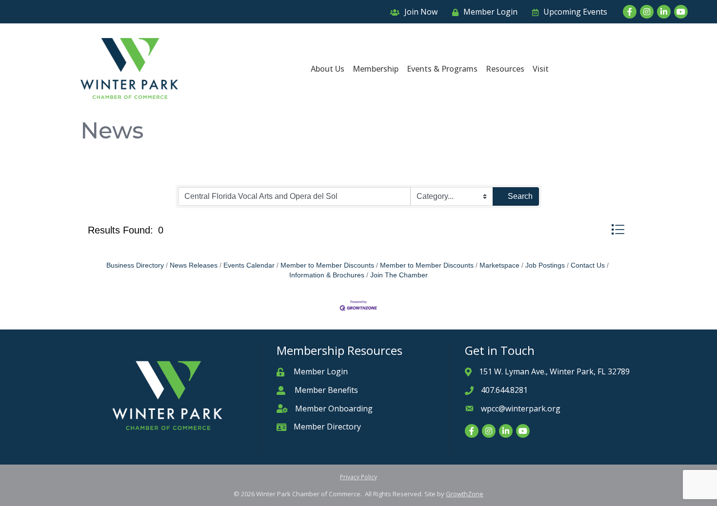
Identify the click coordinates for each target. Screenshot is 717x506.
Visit (541, 68)
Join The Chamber (399, 275)
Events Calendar (249, 265)
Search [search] (520, 196)
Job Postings (545, 265)
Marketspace (499, 265)
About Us (327, 68)
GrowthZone (464, 493)
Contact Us (588, 265)
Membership (375, 68)
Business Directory (135, 265)
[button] (617, 229)
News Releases (194, 265)
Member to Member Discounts (327, 265)
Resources (505, 68)
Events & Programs (442, 68)
